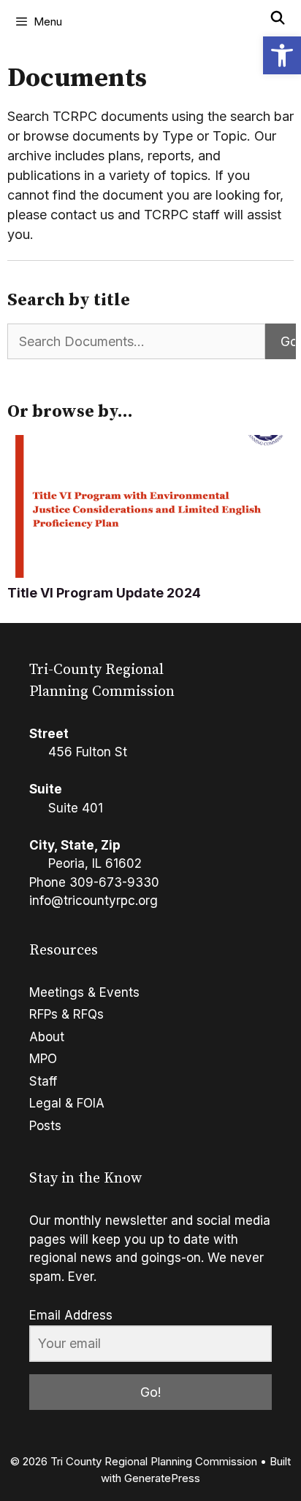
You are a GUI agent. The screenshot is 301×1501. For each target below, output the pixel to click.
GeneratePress (162, 1478)
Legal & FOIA (66, 1103)
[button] (282, 55)
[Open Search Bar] (278, 18)
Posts (45, 1125)
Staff (43, 1081)
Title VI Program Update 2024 (104, 592)
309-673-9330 (114, 882)
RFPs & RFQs (66, 1014)
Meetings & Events (84, 992)
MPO (43, 1058)
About (46, 1037)
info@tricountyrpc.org (93, 900)
